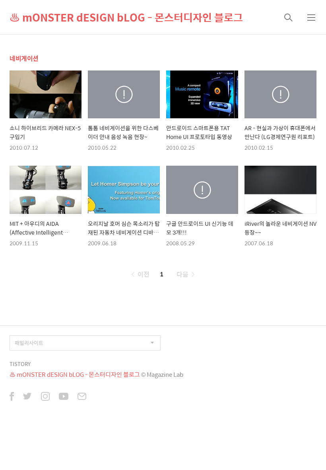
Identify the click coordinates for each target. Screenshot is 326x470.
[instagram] (45, 397)
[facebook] (12, 397)
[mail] (82, 397)
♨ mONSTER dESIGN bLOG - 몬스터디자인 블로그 (126, 17)
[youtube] (63, 397)
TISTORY (20, 364)
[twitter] (27, 397)
